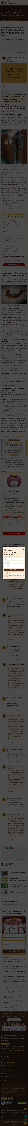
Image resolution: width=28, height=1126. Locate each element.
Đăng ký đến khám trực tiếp (15, 572)
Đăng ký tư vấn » (14, 569)
